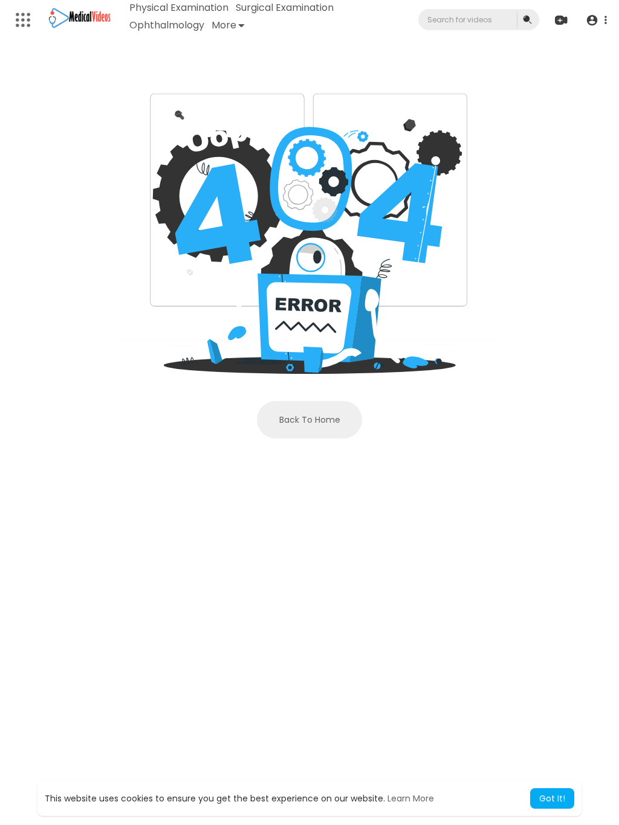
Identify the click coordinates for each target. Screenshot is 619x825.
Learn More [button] (410, 798)
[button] (596, 20)
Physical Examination (178, 7)
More (224, 25)
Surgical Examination (285, 7)
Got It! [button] (552, 798)
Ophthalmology (166, 25)
